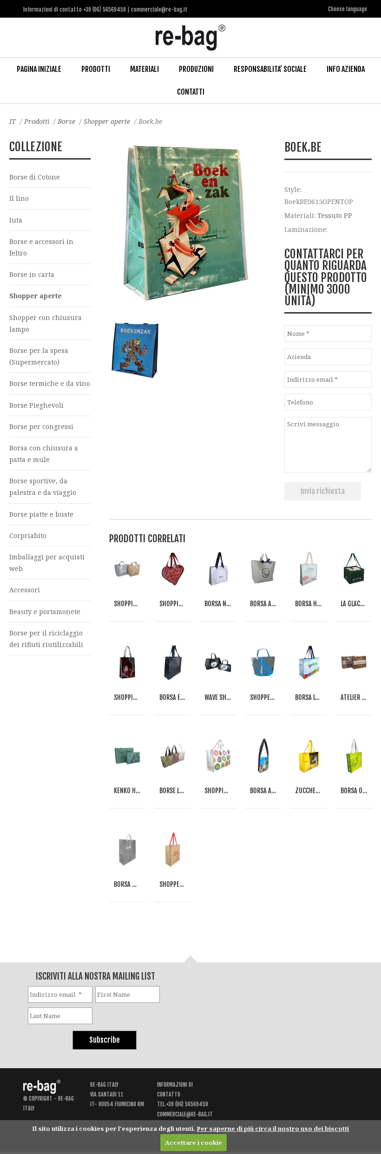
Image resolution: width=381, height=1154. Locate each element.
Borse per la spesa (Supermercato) (38, 356)
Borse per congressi (41, 426)
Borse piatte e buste (41, 514)
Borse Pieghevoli (36, 405)
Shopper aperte (107, 121)
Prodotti (95, 69)
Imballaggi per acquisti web (47, 562)
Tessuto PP (334, 215)
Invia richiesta (323, 491)
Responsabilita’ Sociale (270, 69)
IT (12, 121)
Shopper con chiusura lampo (45, 323)
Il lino (19, 198)
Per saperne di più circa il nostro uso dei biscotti (273, 1128)
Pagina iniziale (39, 69)
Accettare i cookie (193, 1142)
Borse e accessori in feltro (41, 247)
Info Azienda (346, 69)
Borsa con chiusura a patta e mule (43, 453)
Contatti (190, 91)
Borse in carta (31, 274)
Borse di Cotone (34, 177)
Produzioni (196, 69)
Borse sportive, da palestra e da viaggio (42, 486)
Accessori (24, 589)
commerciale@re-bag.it (185, 1114)
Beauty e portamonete (44, 611)
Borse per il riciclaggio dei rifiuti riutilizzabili (46, 638)
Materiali (144, 69)
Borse (66, 121)
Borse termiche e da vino (49, 383)
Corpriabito (27, 535)
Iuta (15, 220)
